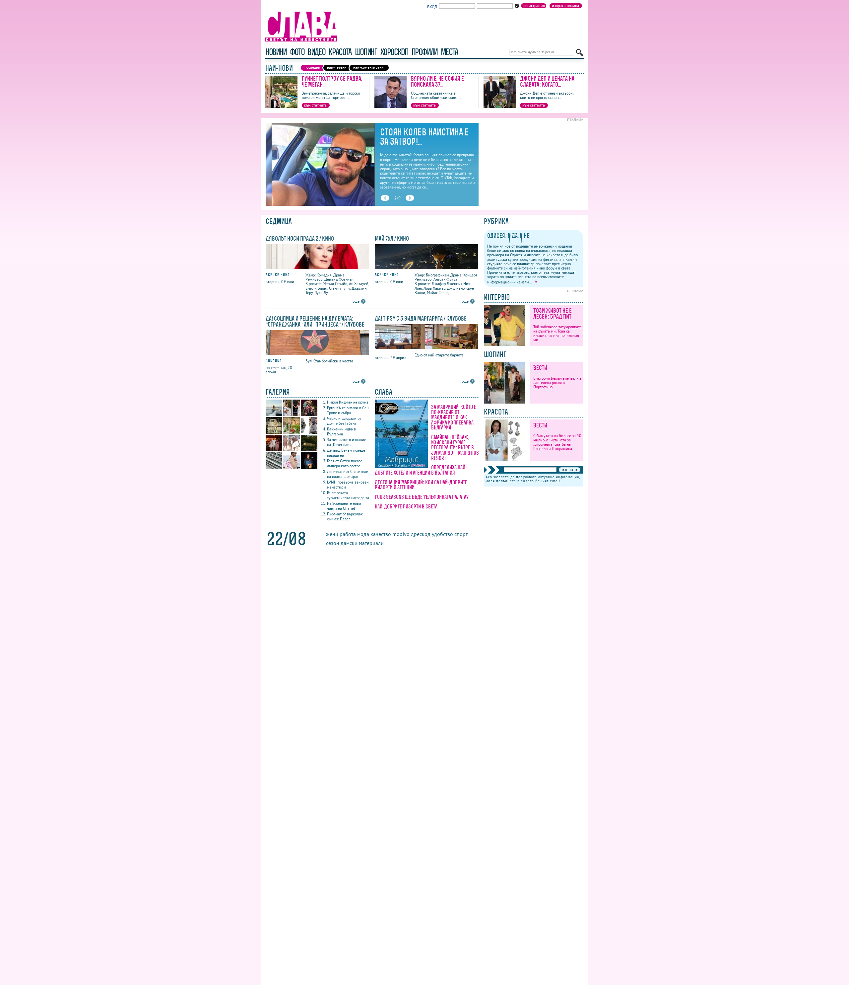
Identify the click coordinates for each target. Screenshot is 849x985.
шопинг (366, 51)
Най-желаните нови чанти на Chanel (344, 506)
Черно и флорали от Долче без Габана (344, 421)
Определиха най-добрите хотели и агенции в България (421, 470)
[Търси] (579, 52)
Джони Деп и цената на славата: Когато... (547, 81)
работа (348, 534)
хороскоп (394, 51)
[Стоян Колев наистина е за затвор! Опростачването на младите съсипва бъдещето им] (320, 204)
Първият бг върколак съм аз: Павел (345, 516)
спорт (461, 534)
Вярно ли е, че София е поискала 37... (437, 81)
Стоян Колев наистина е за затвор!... (424, 136)
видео (316, 51)
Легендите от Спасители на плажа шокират (347, 474)
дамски (349, 543)
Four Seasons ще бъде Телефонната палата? (422, 496)
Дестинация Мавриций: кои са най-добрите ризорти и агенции (421, 485)
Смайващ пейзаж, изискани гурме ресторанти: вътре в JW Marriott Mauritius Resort (455, 447)
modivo (401, 534)
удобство (442, 534)
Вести (540, 368)
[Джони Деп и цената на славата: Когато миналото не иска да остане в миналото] (500, 106)
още (356, 301)
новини (276, 51)
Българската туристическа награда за (348, 495)
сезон (332, 543)
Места (449, 51)
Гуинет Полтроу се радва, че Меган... (332, 81)
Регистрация (534, 5)
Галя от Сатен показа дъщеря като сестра (344, 463)
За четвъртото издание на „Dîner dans (346, 442)
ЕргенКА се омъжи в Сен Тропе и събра (347, 410)
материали (371, 543)
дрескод (420, 534)
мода (363, 534)
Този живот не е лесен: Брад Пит (552, 313)
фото (297, 51)
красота (339, 51)
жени (332, 534)
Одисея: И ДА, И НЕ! (509, 236)
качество (380, 534)
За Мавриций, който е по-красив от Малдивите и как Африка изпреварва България (453, 417)
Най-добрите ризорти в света (406, 506)
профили (424, 51)
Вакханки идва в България (341, 431)
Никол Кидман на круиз (347, 402)
